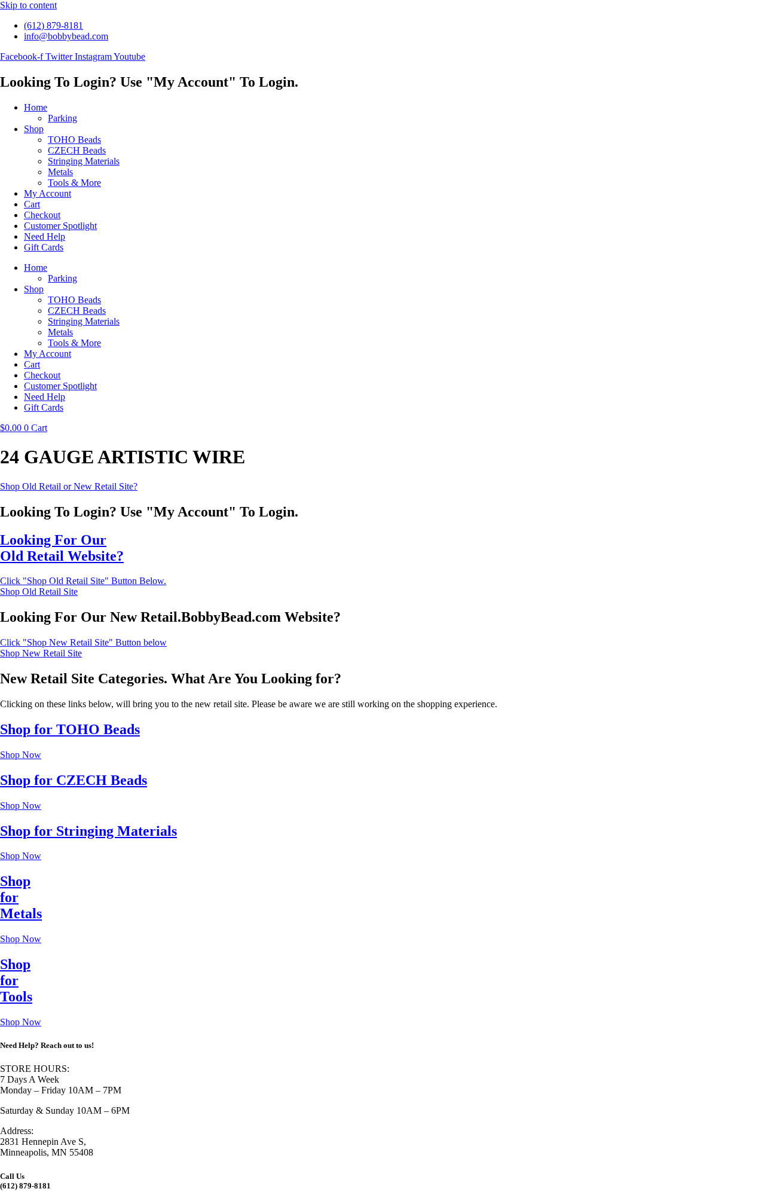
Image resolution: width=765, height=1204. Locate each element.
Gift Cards (43, 247)
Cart (32, 204)
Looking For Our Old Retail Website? (62, 548)
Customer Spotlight (60, 226)
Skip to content (28, 5)
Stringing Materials (84, 161)
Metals (60, 172)
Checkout (42, 215)
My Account (47, 193)
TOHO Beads (74, 140)
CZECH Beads (77, 150)
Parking (62, 118)
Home (35, 107)
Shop (34, 129)
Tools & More (74, 183)
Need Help (44, 236)
